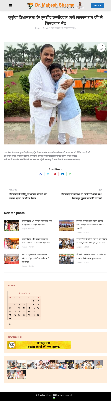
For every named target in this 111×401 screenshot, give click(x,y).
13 (24, 308)
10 (10, 308)
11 (15, 308)
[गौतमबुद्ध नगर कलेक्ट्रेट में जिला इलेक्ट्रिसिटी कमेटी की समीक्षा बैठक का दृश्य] (22, 365)
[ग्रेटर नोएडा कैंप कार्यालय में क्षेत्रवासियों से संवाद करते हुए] (31, 365)
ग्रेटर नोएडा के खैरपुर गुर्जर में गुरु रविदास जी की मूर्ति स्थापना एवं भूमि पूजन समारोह (91, 241)
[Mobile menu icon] (11, 5)
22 (33, 312)
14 (29, 308)
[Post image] (11, 225)
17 (10, 312)
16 (38, 308)
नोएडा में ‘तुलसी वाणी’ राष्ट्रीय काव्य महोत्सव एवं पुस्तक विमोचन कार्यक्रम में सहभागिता (35, 258)
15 (33, 308)
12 (19, 308)
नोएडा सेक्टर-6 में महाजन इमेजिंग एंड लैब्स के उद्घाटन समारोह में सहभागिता (37, 223)
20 (24, 312)
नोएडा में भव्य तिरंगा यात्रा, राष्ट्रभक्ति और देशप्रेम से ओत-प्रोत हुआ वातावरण (91, 256)
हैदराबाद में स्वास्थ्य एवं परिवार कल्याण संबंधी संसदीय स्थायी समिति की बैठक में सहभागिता (90, 225)
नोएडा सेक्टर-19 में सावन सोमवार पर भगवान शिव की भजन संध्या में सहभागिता (36, 241)
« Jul (9, 324)
